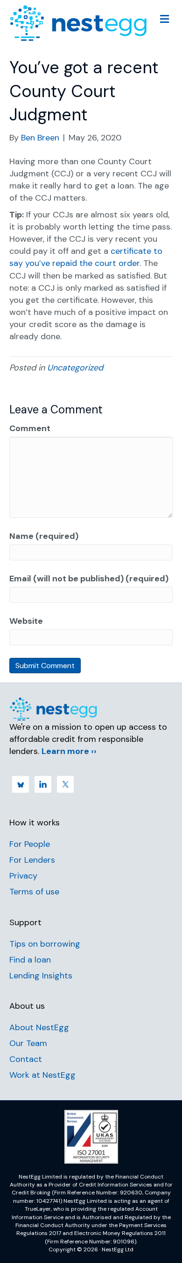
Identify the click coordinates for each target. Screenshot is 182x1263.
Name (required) (43, 536)
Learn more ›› (69, 751)
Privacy (23, 875)
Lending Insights (40, 975)
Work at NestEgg (42, 1075)
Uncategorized (75, 367)
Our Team (28, 1043)
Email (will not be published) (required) (88, 578)
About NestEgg (39, 1027)
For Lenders (32, 859)
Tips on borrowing (44, 943)
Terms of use (34, 891)
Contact (25, 1059)
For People (29, 844)
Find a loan (30, 959)
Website (26, 621)
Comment (29, 428)
